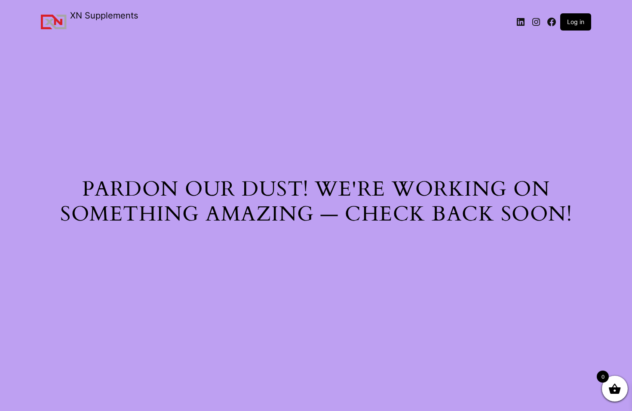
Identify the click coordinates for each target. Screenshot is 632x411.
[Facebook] (551, 22)
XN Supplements (104, 15)
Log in (575, 21)
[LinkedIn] (520, 22)
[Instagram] (536, 22)
